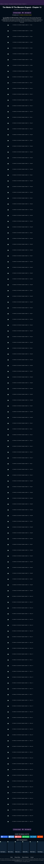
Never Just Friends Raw (20, 851)
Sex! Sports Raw (4, 851)
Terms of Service (25, 857)
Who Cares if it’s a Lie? (34, 851)
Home (11, 857)
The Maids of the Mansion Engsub (25, 15)
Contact (32, 857)
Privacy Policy (17, 857)
